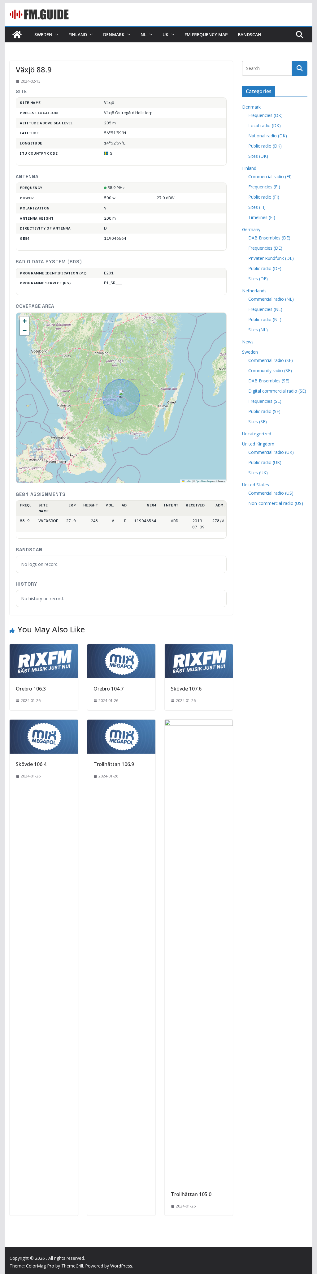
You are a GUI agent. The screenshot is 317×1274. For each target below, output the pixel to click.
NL (143, 34)
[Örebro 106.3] (44, 648)
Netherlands (254, 291)
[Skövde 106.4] (44, 724)
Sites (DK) (258, 156)
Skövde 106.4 (31, 764)
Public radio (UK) (264, 462)
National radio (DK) (267, 136)
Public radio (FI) (263, 197)
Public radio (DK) (265, 146)
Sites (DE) (258, 279)
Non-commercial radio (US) (275, 503)
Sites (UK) (258, 473)
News (248, 342)
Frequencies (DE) (265, 248)
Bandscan (249, 34)
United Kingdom (258, 444)
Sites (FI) (257, 207)
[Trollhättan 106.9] (121, 724)
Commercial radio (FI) (270, 176)
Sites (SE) (257, 421)
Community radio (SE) (270, 370)
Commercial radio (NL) (271, 299)
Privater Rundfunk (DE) (271, 258)
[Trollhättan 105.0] (199, 724)
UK (165, 34)
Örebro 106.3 (31, 688)
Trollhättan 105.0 (191, 1194)
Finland (77, 34)
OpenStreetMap (204, 481)
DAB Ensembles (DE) (269, 238)
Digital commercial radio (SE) (277, 391)
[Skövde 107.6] (199, 648)
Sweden (43, 34)
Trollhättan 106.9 (113, 764)
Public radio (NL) (264, 319)
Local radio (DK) (264, 125)
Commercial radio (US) (270, 493)
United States (255, 485)
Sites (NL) (258, 330)
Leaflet (187, 481)
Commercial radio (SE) (270, 360)
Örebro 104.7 (108, 688)
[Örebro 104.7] (121, 648)
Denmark (113, 34)
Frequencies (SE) (264, 401)
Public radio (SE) (264, 411)
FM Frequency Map (206, 34)
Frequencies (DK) (265, 115)
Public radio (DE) (264, 268)
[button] (55, 34)
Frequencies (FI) (264, 187)
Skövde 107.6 (186, 688)
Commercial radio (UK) (271, 452)
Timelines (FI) (261, 217)
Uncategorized (256, 434)
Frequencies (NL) (265, 309)
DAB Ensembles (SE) (268, 381)
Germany (251, 229)
